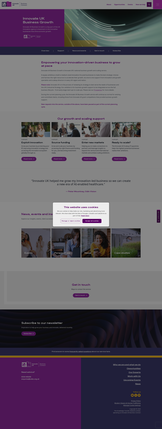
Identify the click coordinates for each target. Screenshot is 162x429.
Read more (85, 216)
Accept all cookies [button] (92, 221)
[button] (71, 221)
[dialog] (81, 214)
